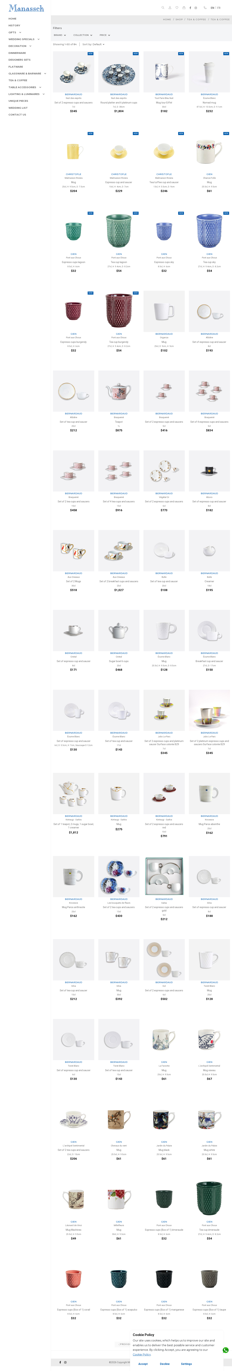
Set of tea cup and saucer (73, 421)
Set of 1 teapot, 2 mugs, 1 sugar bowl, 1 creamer (73, 826)
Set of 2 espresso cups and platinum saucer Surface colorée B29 (164, 743)
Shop (179, 19)
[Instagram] (196, 7)
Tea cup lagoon (119, 262)
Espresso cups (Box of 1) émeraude (164, 1229)
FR (218, 8)
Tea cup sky (209, 262)
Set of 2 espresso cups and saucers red (164, 826)
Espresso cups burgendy (73, 342)
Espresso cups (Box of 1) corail (73, 1309)
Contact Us (17, 114)
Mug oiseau (209, 1070)
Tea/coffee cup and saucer (164, 182)
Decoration (17, 46)
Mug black (164, 1150)
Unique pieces (18, 100)
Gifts (12, 32)
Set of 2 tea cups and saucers (74, 501)
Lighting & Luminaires (24, 94)
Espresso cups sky (164, 262)
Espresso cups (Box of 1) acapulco (119, 1309)
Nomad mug (209, 102)
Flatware (15, 66)
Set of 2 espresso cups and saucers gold (164, 909)
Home (12, 18)
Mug (73, 182)
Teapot (119, 421)
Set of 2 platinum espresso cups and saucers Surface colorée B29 (209, 743)
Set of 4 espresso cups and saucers (209, 421)
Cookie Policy (142, 1354)
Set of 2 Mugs (73, 581)
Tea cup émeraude (209, 1229)
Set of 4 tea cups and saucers (119, 501)
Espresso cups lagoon (73, 262)
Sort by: (92, 44)
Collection (81, 35)
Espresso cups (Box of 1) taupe (209, 1309)
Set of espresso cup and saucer (209, 342)
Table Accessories (22, 87)
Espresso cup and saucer (118, 182)
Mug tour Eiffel (164, 102)
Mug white (209, 1150)
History (14, 25)
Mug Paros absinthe (209, 824)
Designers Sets (19, 59)
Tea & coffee (17, 80)
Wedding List (18, 107)
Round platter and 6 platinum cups (119, 102)
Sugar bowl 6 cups (119, 661)
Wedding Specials (21, 39)
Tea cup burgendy (118, 342)
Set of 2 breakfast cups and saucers (119, 581)
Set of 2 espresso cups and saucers (74, 102)
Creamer (209, 581)
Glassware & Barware (24, 73)
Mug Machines (73, 1229)
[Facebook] (190, 7)
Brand (58, 35)
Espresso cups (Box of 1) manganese (164, 1309)
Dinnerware (17, 53)
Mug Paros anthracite (73, 907)
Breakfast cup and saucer (209, 661)
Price (103, 35)
